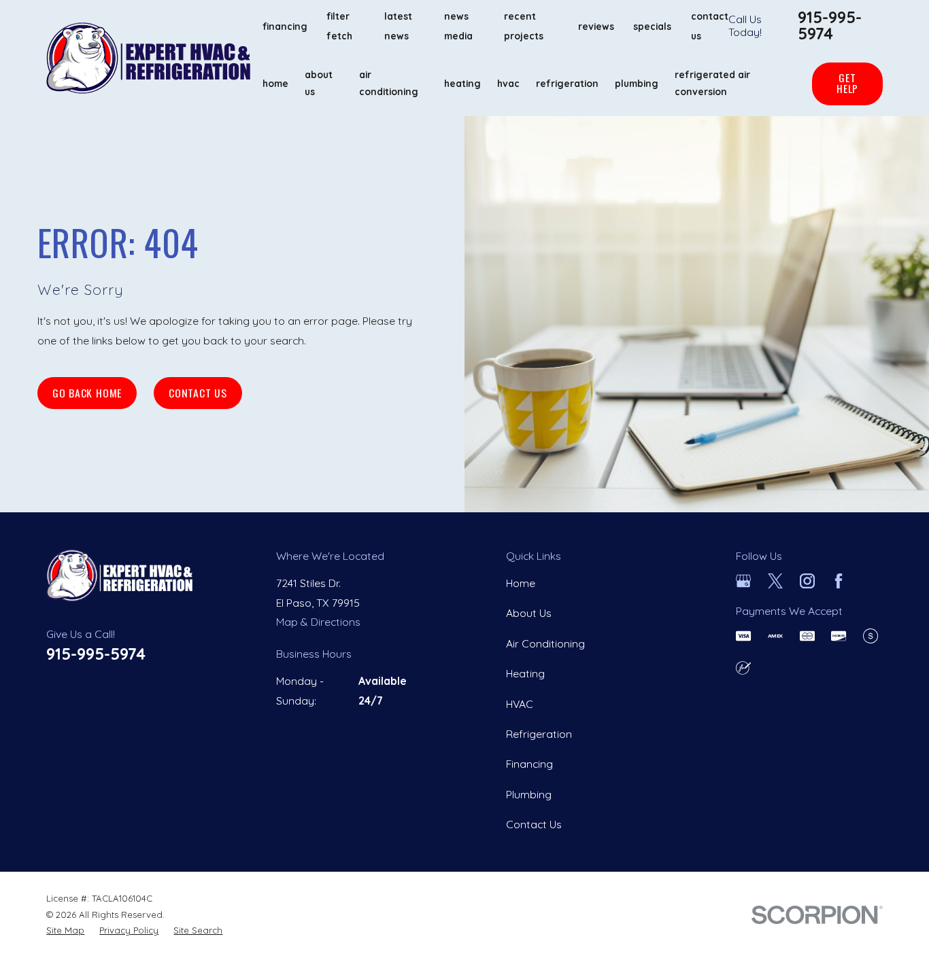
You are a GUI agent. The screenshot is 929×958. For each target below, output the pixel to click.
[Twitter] (775, 580)
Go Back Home (87, 393)
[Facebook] (838, 580)
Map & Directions (318, 621)
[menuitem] (65, 931)
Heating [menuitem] (462, 83)
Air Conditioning (545, 643)
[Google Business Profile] (743, 580)
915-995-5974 (830, 25)
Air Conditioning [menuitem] (388, 83)
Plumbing (529, 794)
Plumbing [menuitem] (636, 83)
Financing (285, 26)
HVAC (519, 704)
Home (520, 583)
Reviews (596, 26)
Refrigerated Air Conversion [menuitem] (712, 83)
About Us (529, 613)
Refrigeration (539, 734)
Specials (652, 26)
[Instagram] (807, 580)
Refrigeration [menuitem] (567, 83)
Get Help (847, 82)
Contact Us (198, 393)
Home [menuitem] (275, 83)
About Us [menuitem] (319, 83)
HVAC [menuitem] (508, 83)
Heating (525, 673)
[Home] (148, 58)
